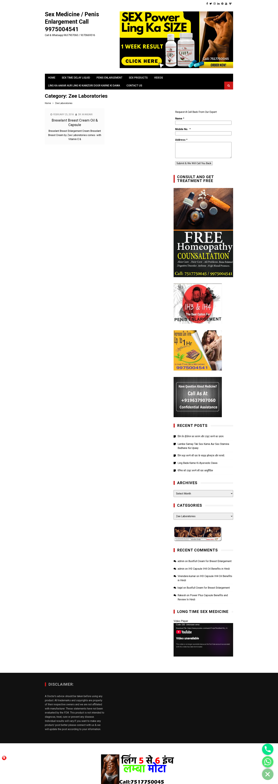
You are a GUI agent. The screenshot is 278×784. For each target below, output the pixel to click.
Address (180, 139)
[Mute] (223, 653)
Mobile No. (182, 129)
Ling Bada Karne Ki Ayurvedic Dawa (197, 463)
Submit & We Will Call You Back (193, 163)
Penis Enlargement (109, 77)
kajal (180, 587)
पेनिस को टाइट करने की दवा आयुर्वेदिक (195, 470)
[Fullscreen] (229, 653)
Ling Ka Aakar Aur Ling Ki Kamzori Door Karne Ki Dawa (84, 85)
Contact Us (134, 85)
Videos (158, 77)
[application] (203, 640)
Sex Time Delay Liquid (76, 77)
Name (178, 118)
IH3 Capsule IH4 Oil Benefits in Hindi (209, 568)
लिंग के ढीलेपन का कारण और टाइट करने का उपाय (200, 436)
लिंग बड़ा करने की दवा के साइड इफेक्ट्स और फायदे (201, 455)
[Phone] (267, 749)
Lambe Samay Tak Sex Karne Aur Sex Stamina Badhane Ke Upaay (203, 446)
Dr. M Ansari (85, 114)
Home (51, 77)
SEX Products (138, 77)
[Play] (177, 653)
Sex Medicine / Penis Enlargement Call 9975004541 (72, 22)
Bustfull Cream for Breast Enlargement (210, 561)
